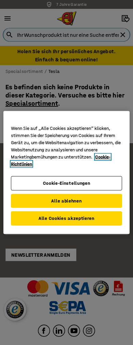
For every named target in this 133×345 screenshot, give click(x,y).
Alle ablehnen (66, 201)
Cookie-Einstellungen (66, 183)
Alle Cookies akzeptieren (66, 218)
